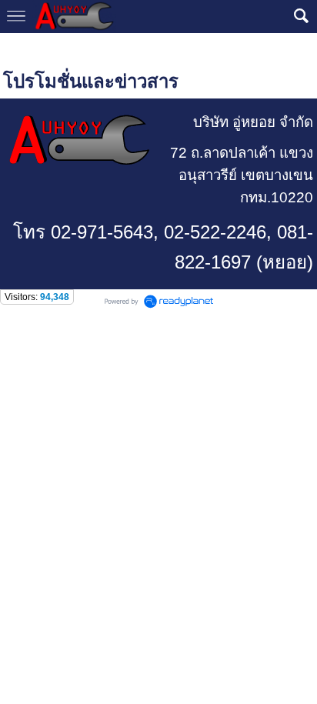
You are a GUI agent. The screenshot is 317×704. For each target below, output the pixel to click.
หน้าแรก (23, 48)
